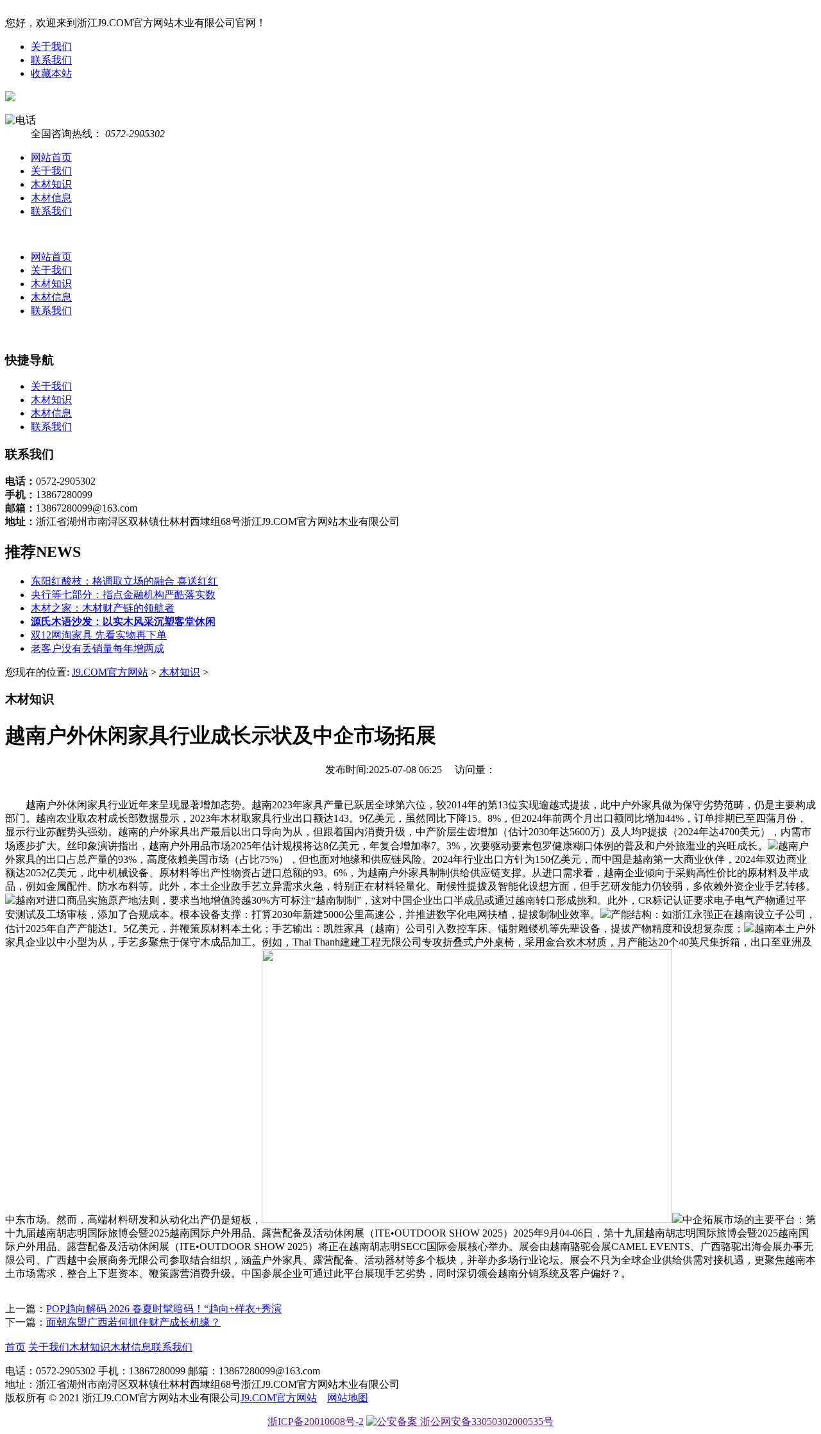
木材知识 (51, 184)
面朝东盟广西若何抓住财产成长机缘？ (133, 1322)
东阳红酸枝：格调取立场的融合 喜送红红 (124, 581)
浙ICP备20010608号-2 (315, 1421)
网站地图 (347, 1397)
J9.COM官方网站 (110, 672)
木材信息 (51, 197)
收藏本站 (51, 73)
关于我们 (51, 46)
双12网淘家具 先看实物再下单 (99, 634)
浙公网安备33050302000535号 (486, 1421)
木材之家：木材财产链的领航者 (102, 608)
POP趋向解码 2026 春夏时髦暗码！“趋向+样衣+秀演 (164, 1308)
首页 (15, 1347)
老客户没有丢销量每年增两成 (97, 648)
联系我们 (51, 59)
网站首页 (51, 157)
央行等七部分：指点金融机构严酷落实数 (123, 594)
